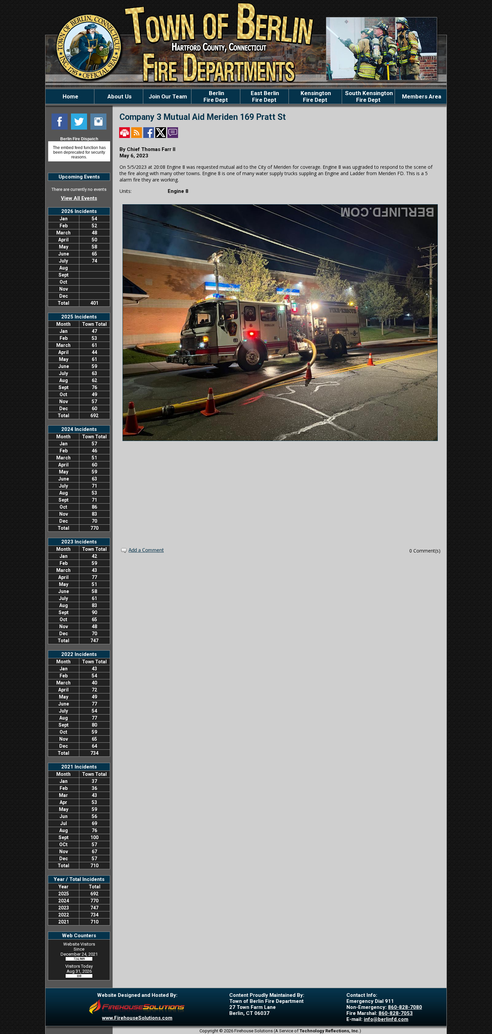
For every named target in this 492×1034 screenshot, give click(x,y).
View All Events (79, 198)
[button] (118, 96)
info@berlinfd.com (386, 1019)
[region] (246, 96)
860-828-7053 (396, 1013)
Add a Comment (146, 550)
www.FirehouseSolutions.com (137, 1018)
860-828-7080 (405, 1007)
